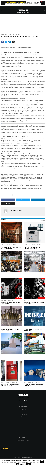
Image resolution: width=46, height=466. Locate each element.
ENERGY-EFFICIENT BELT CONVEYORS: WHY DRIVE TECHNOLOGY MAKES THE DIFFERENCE (22, 3)
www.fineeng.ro (23, 409)
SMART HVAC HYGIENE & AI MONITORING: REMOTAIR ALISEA (33, 385)
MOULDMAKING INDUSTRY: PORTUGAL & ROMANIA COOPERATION (33, 275)
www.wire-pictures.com (23, 442)
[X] (21, 401)
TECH (7, 34)
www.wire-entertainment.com (23, 440)
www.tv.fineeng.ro (23, 411)
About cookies (23, 464)
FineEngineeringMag (17, 210)
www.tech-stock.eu (23, 416)
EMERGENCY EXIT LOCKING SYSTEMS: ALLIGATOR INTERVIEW (10, 385)
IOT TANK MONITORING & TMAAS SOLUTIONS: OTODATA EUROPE (11, 357)
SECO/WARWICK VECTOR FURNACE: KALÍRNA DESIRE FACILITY (11, 303)
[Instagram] (23, 401)
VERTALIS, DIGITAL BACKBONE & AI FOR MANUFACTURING (33, 330)
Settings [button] (28, 464)
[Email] (13, 42)
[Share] (2, 42)
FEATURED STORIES (4, 244)
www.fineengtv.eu (23, 425)
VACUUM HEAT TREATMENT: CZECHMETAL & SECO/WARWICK (34, 303)
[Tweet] (6, 42)
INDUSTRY (11, 244)
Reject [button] (17, 464)
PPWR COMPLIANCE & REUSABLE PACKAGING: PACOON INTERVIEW (8, 275)
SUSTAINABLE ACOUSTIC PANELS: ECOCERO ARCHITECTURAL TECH (11, 248)
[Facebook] (19, 401)
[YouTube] (25, 401)
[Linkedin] (27, 401)
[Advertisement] (23, 23)
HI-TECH (33, 244)
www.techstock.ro (23, 414)
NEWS (2, 300)
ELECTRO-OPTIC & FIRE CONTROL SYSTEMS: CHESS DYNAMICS (34, 357)
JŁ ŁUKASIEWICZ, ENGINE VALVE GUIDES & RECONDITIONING (10, 330)
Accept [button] (42, 462)
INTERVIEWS (3, 34)
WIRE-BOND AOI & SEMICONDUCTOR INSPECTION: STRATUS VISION (32, 248)
